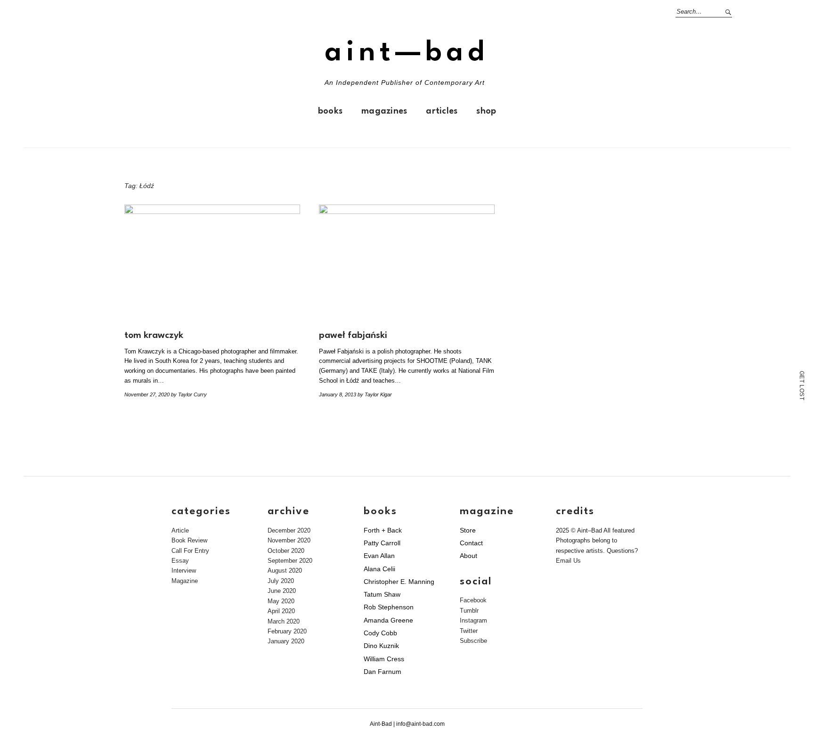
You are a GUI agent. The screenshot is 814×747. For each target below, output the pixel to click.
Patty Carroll (382, 543)
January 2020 (286, 641)
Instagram (473, 620)
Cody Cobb (380, 633)
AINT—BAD (407, 53)
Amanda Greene (388, 620)
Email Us (568, 560)
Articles (441, 111)
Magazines (384, 111)
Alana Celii (379, 569)
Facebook (473, 600)
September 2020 (290, 560)
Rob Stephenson (389, 607)
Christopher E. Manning (399, 581)
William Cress (384, 659)
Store (468, 530)
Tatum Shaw (382, 594)
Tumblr (469, 610)
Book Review (189, 540)
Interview (183, 570)
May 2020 (281, 601)
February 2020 (287, 631)
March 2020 (284, 621)
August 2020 (285, 570)
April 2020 (281, 611)
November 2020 (289, 540)
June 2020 (282, 590)
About (468, 555)
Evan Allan (379, 555)
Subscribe (473, 640)
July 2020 (281, 580)
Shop (486, 111)
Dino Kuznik (381, 645)
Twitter (469, 630)
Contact (471, 543)
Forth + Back (383, 530)
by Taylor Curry (189, 394)
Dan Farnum (382, 671)
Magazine (184, 580)
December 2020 (289, 530)
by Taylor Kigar (375, 394)
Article (180, 530)
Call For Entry (190, 550)
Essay (180, 560)
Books (330, 111)
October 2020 (286, 550)
